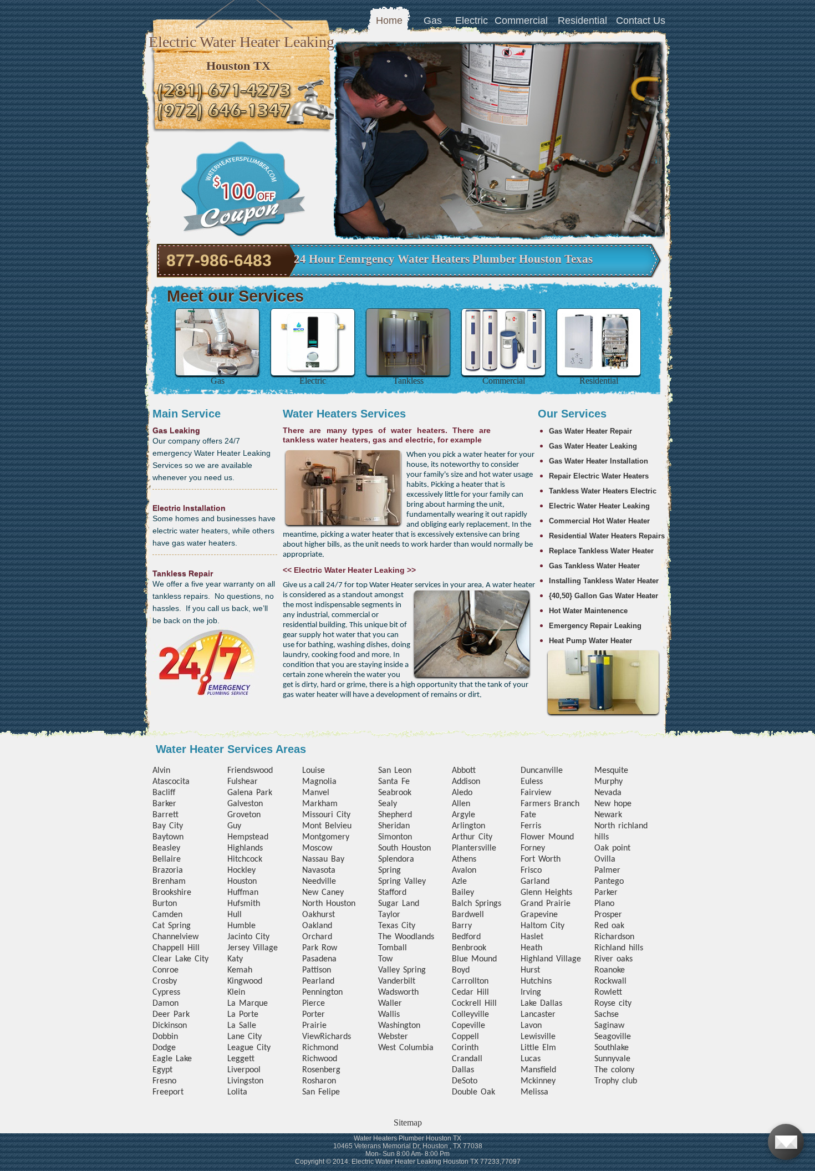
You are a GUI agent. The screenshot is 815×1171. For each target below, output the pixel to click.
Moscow (317, 848)
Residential (582, 20)
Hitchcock (244, 859)
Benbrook (469, 948)
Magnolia (319, 781)
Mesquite (611, 770)
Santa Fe (394, 781)
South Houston (404, 848)
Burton (164, 903)
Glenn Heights (546, 892)
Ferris (531, 826)
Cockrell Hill (474, 1003)
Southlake (611, 1047)
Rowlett (608, 992)
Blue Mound (474, 959)
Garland (535, 881)
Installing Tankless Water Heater (604, 581)
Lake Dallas (541, 1003)
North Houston (328, 903)
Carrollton (470, 981)
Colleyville (470, 1014)
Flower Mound (547, 837)
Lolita (237, 1092)
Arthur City (472, 837)
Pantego (609, 881)
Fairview (536, 792)
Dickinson (169, 1025)
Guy (234, 826)
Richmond (320, 1047)
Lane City (244, 1036)
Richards (335, 1036)
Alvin (161, 770)
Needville (319, 881)
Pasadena (319, 959)
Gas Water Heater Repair (590, 431)
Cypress (166, 992)
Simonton (395, 837)
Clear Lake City (180, 959)
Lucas (531, 1059)
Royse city (612, 1003)
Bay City (167, 826)
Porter (313, 1014)
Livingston (245, 1081)
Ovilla (604, 859)
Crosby (164, 981)
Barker (164, 804)
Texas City (396, 925)
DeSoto (464, 1081)
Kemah (239, 970)
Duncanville (542, 770)
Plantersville (474, 848)
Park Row (319, 948)
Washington (399, 1025)
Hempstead (247, 837)
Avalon (464, 870)
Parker (606, 892)
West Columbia (406, 1047)
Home (389, 20)
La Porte (242, 1014)
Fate (528, 815)
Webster (393, 1036)
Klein (236, 992)
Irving (531, 992)
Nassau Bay (323, 859)
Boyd (461, 970)
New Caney (323, 892)
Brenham (169, 881)
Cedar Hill (470, 992)
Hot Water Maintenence (588, 611)
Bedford (466, 937)
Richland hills (618, 948)
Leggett (240, 1059)
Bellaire (166, 859)
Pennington (322, 992)
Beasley (166, 848)
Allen (461, 804)
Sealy (387, 804)
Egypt (162, 1070)
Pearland (318, 981)
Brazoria (167, 870)
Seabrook (394, 792)
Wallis (389, 1014)
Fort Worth (541, 859)
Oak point (612, 848)
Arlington (468, 826)
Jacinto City (248, 937)
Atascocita (171, 781)
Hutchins (536, 981)
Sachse (606, 1014)
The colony (614, 1070)
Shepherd (395, 815)
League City (249, 1047)
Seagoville (612, 1036)
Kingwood (244, 981)
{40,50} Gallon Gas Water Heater (603, 596)
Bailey (463, 892)
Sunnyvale (612, 1059)
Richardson (614, 937)
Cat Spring (171, 925)
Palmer (607, 870)
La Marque (247, 1003)
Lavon (531, 1025)
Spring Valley (402, 881)
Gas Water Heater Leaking (593, 446)
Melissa (534, 1092)
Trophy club (615, 1081)
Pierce (313, 1003)
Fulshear (242, 781)
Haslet (532, 937)
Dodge (164, 1047)
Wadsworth (398, 992)
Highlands (245, 848)
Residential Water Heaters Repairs (607, 536)
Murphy (608, 781)
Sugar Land (398, 903)
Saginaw (609, 1025)
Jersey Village (252, 948)
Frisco (531, 870)
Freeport (168, 1092)
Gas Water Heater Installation (598, 461)
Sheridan (394, 826)
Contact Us (640, 20)
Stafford (392, 892)
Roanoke (609, 970)
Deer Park (171, 1014)
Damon (165, 1003)
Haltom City (542, 925)
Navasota (318, 870)
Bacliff (163, 792)
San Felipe (321, 1092)
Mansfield (538, 1070)
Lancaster (538, 1014)
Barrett (165, 815)
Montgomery (325, 837)
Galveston (245, 804)
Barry (462, 925)
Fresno (164, 1081)
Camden (167, 914)
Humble (241, 925)
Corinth (465, 1047)
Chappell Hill (176, 948)
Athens (464, 859)
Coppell (465, 1036)
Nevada (608, 792)
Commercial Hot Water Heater (599, 521)
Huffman (242, 892)
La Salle (241, 1025)
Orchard (317, 937)
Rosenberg (321, 1070)
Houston (242, 881)
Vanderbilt (396, 981)
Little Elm (538, 1047)
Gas (433, 20)
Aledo (462, 792)
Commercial (521, 20)
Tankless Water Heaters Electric (602, 491)
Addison (466, 781)
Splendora (396, 859)
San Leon (394, 770)
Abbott (464, 770)
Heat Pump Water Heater (590, 641)
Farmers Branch (550, 804)
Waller (390, 1003)
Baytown (168, 837)
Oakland (317, 925)
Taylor (389, 914)
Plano (604, 903)
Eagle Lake (172, 1059)
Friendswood (250, 770)
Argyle (463, 815)
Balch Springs (476, 903)
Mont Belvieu (327, 826)
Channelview (175, 937)
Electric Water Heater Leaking (599, 506)
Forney (533, 848)
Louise (313, 770)
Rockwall (610, 981)
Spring (389, 870)
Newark (608, 815)
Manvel (315, 792)
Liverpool (244, 1070)
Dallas (463, 1070)
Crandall (467, 1059)
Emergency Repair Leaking (595, 626)
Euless (532, 781)
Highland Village (551, 959)
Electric (471, 20)
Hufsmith (243, 903)
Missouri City (326, 815)
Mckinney (538, 1081)
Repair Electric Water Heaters (599, 476)
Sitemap (408, 1122)
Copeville (468, 1025)
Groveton (244, 815)
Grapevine (539, 914)
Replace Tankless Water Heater (601, 551)
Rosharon (319, 1081)
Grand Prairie (545, 903)
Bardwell (468, 914)
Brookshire (171, 892)
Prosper (608, 914)
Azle (459, 881)
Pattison (316, 970)
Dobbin (165, 1036)
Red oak (609, 925)
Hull (234, 914)
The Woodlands (406, 937)
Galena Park (249, 792)
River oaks (613, 959)
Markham (320, 804)
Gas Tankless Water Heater (594, 566)
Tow (385, 959)
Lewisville (538, 1036)
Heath (531, 948)
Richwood (319, 1059)
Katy (235, 959)
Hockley (241, 870)
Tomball (392, 948)
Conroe (165, 970)
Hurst (530, 970)
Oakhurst (318, 914)
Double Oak (473, 1092)
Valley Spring (402, 970)
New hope (612, 804)
